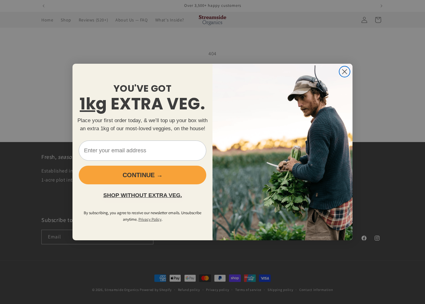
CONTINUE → (143, 175)
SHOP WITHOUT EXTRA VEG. (142, 195)
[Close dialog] (344, 71)
